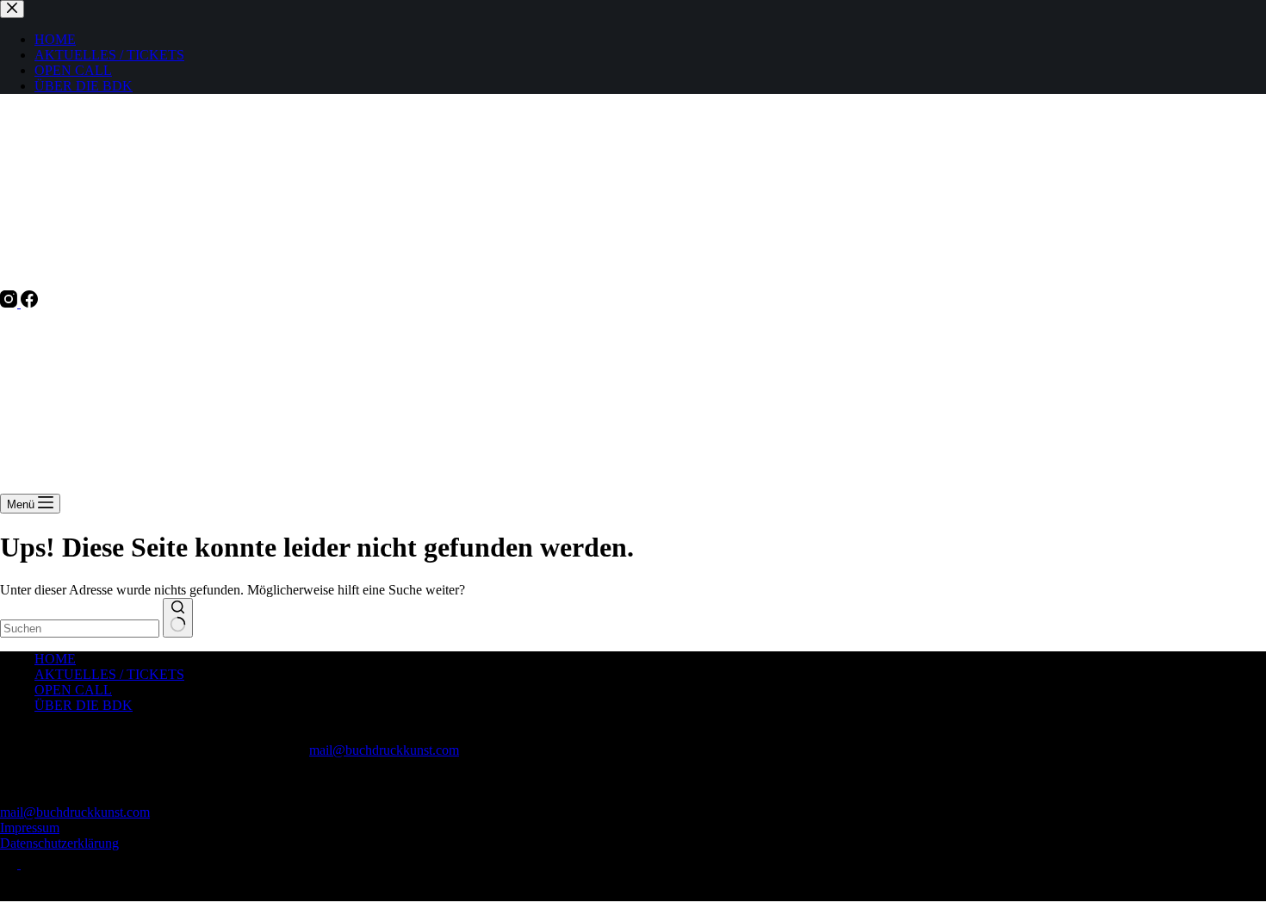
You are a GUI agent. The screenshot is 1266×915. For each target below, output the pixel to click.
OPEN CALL (73, 689)
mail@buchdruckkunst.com (384, 750)
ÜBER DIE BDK (83, 705)
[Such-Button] (178, 618)
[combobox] (79, 628)
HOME (55, 658)
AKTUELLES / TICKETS (109, 674)
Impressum (29, 827)
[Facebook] (29, 303)
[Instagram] (10, 303)
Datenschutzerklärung (59, 843)
